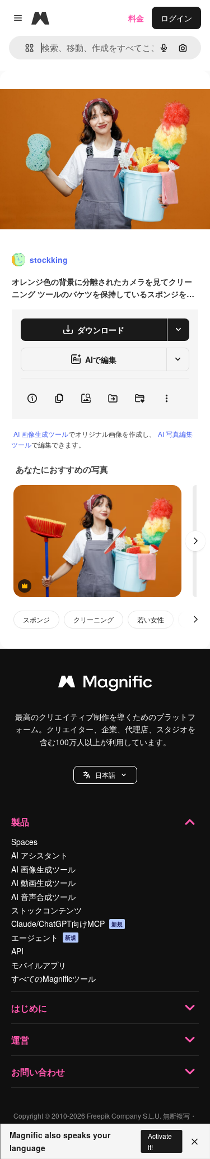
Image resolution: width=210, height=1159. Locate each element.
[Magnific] (105, 684)
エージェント (43, 937)
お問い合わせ (38, 1071)
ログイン (176, 18)
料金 (136, 18)
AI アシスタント (39, 855)
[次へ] (195, 541)
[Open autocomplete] (25, 48)
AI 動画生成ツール (43, 882)
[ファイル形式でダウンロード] (178, 329)
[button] (105, 775)
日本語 (105, 774)
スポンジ (36, 619)
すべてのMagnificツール (53, 978)
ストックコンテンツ (46, 910)
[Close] (194, 1141)
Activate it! (160, 1141)
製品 (20, 821)
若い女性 (150, 619)
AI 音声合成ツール (43, 896)
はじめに (29, 1007)
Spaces (24, 841)
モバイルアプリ (38, 965)
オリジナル (77, 96)
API (17, 951)
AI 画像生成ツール (40, 433)
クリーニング (93, 619)
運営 (20, 1039)
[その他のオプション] (166, 398)
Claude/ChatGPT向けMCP (67, 923)
